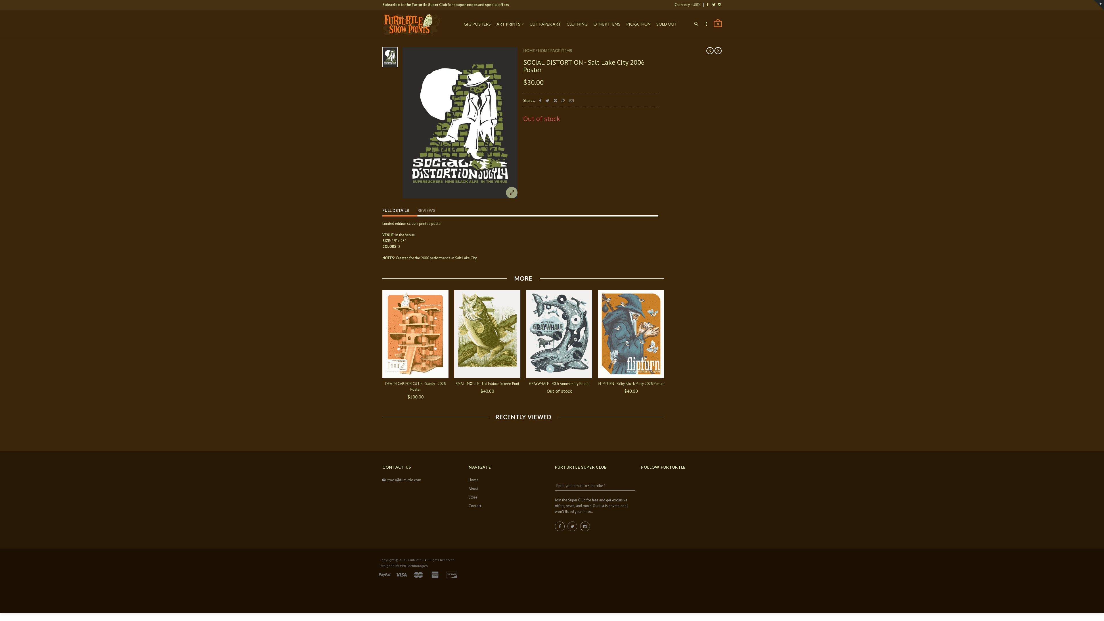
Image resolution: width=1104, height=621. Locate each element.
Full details (395, 210)
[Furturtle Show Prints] (411, 24)
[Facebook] (707, 4)
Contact (475, 505)
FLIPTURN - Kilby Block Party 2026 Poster (631, 383)
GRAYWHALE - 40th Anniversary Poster (559, 383)
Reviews (426, 210)
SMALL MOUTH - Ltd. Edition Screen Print (487, 383)
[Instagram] (719, 4)
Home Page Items (555, 50)
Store (473, 497)
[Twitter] (714, 4)
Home (529, 50)
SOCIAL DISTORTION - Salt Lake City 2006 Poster (584, 66)
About (473, 488)
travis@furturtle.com (404, 480)
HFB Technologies (414, 566)
